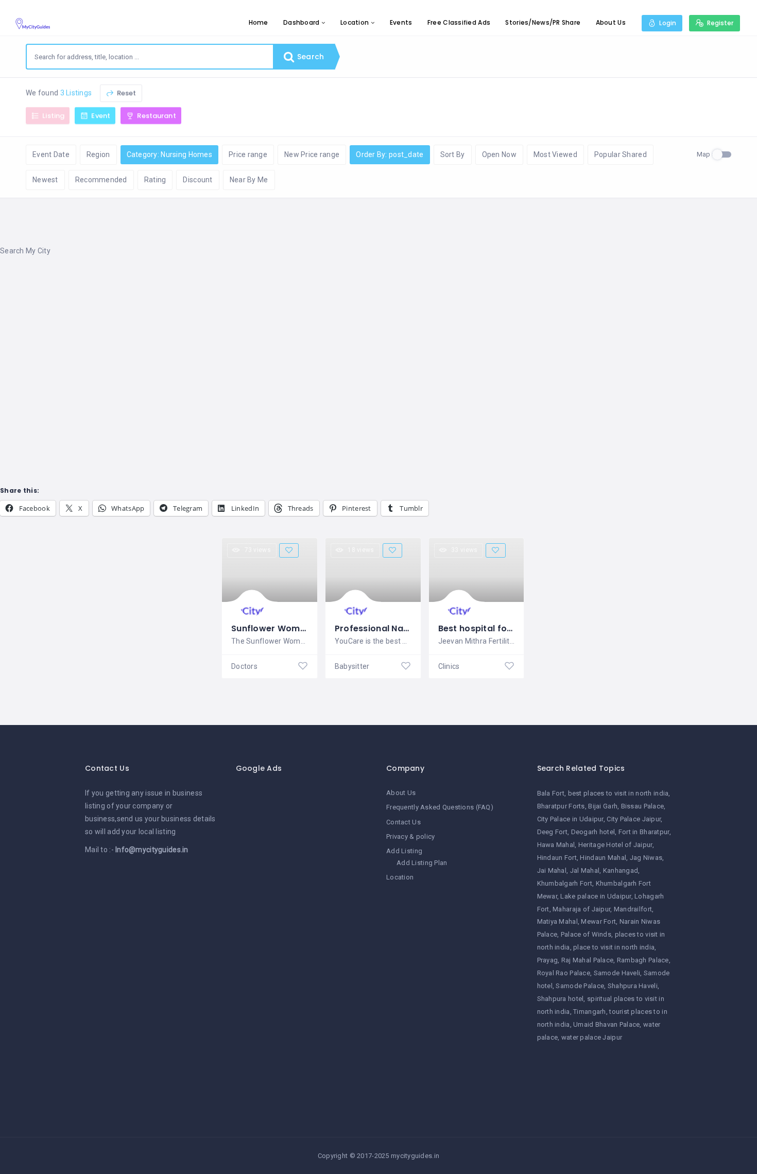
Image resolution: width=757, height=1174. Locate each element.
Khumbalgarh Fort (564, 883)
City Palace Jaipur (634, 819)
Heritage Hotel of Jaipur (615, 845)
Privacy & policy (410, 836)
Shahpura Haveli (633, 986)
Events (401, 22)
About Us (611, 22)
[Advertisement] (309, 347)
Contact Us (403, 822)
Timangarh (589, 1011)
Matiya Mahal (557, 921)
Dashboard (301, 22)
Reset (125, 93)
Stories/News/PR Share (542, 22)
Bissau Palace (642, 806)
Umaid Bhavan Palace (606, 1024)
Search (309, 56)
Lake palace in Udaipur (595, 896)
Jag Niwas (646, 857)
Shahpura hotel (560, 999)
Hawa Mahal (556, 845)
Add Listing (404, 851)
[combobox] (150, 56)
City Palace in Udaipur (570, 819)
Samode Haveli (617, 973)
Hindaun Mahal (603, 857)
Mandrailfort (633, 909)
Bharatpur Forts (561, 806)
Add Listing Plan (422, 863)
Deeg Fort (552, 832)
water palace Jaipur (591, 1037)
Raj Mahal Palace (587, 960)
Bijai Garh (602, 806)
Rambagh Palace (643, 960)
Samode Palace (580, 986)
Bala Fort (551, 793)
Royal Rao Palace (563, 973)
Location (354, 22)
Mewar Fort (598, 921)
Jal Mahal (585, 870)
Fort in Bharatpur (643, 832)
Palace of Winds (586, 934)
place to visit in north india (614, 947)
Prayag (547, 960)
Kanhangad (621, 870)
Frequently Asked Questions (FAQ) (439, 807)
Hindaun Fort (557, 857)
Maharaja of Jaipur (581, 909)
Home (258, 22)
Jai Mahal (552, 870)
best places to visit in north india (618, 793)
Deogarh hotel (593, 832)
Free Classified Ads (458, 22)
